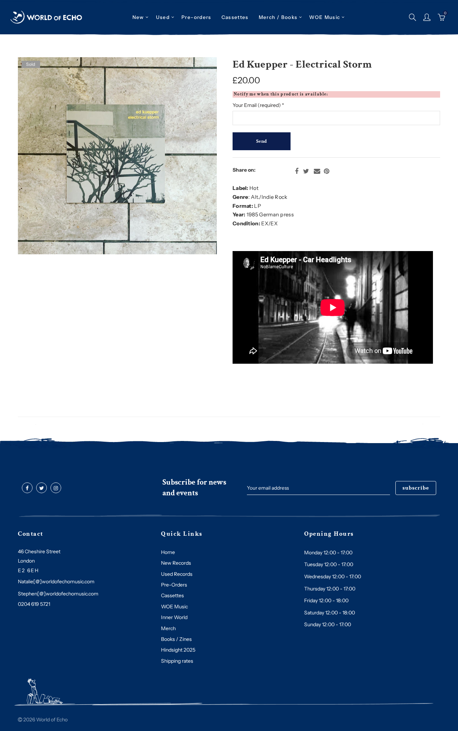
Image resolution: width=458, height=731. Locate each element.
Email (317, 171)
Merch (168, 628)
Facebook (296, 171)
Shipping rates (177, 661)
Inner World (174, 617)
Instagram (56, 488)
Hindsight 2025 (178, 650)
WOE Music (324, 17)
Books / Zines (176, 639)
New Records (176, 563)
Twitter (306, 171)
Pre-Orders (174, 585)
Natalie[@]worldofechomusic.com (56, 581)
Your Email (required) (258, 105)
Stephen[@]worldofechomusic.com (58, 593)
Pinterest (326, 171)
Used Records (177, 574)
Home (168, 552)
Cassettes (172, 595)
